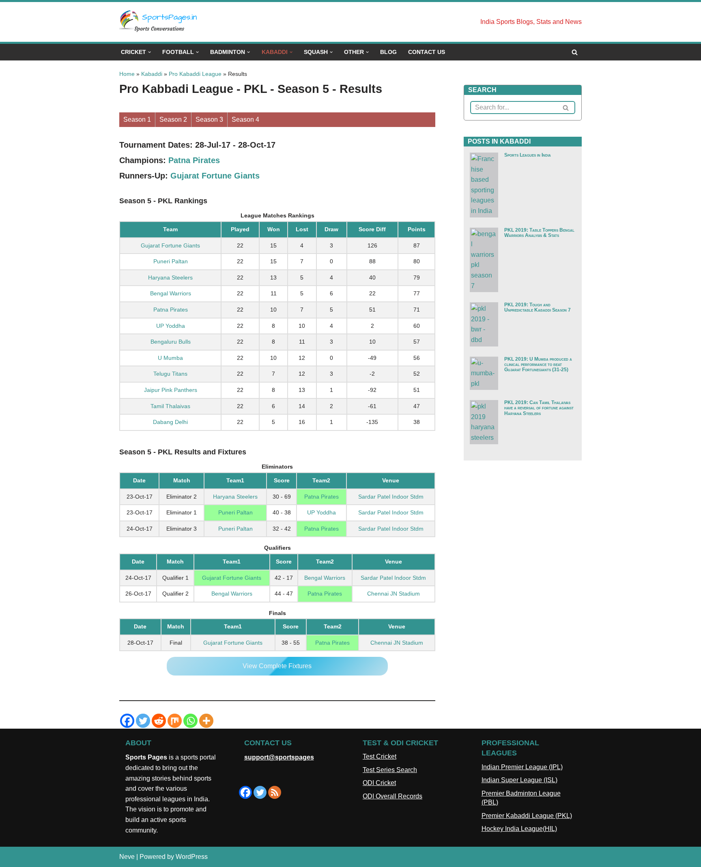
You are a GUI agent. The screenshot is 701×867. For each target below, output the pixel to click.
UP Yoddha (170, 326)
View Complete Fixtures (277, 666)
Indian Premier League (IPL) (522, 767)
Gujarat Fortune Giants (215, 175)
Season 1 (137, 119)
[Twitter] (143, 721)
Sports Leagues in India (527, 155)
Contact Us (426, 52)
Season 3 (209, 119)
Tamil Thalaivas (170, 406)
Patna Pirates (194, 160)
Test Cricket (379, 756)
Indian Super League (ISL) (519, 780)
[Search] (575, 52)
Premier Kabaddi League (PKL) (527, 815)
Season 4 (245, 119)
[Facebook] (127, 721)
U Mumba (170, 358)
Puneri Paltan (170, 261)
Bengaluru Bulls (171, 341)
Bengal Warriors (170, 293)
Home (127, 74)
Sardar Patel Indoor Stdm (391, 496)
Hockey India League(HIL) (519, 828)
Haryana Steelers (170, 277)
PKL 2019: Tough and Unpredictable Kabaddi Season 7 (537, 307)
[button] (149, 52)
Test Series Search (390, 769)
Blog (388, 52)
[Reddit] (159, 721)
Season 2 (173, 119)
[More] (206, 721)
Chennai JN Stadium (393, 593)
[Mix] (175, 721)
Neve (127, 856)
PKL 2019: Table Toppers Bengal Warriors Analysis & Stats (539, 232)
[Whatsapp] (190, 721)
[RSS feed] (274, 792)
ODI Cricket (379, 782)
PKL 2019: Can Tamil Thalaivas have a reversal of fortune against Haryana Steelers (539, 408)
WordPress (192, 856)
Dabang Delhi (170, 422)
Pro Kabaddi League (195, 74)
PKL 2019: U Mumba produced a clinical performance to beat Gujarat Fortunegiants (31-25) (538, 364)
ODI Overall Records (392, 796)
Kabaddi (151, 74)
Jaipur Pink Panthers (170, 390)
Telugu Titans (170, 373)
